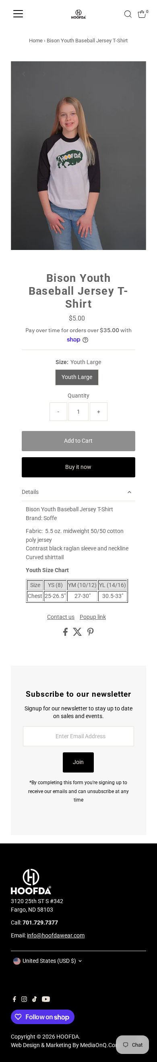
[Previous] (24, 74)
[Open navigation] (18, 14)
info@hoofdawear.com (56, 935)
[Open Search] (128, 14)
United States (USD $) (49, 961)
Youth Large (77, 377)
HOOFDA (67, 1036)
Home (36, 40)
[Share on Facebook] (66, 634)
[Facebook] (14, 1000)
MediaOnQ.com (100, 1045)
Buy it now (78, 467)
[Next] (44, 74)
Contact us (60, 617)
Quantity (78, 395)
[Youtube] (46, 1000)
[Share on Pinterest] (90, 634)
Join (78, 762)
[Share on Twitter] (78, 634)
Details (30, 492)
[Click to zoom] (133, 74)
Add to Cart (78, 440)
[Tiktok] (34, 1000)
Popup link (93, 617)
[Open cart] (142, 14)
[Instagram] (24, 1000)
